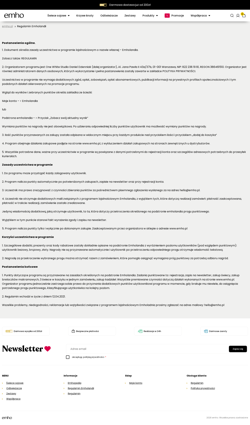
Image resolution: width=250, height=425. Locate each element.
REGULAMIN (29, 58)
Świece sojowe (56, 15)
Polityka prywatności (203, 388)
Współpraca (13, 399)
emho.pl (7, 26)
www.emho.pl (225, 279)
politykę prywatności (93, 357)
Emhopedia (74, 383)
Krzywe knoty (85, 15)
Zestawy (130, 15)
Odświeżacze (109, 15)
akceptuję (89, 357)
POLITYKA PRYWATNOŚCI (178, 71)
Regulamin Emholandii (81, 388)
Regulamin (74, 393)
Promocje (177, 15)
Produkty (148, 15)
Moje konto (135, 383)
